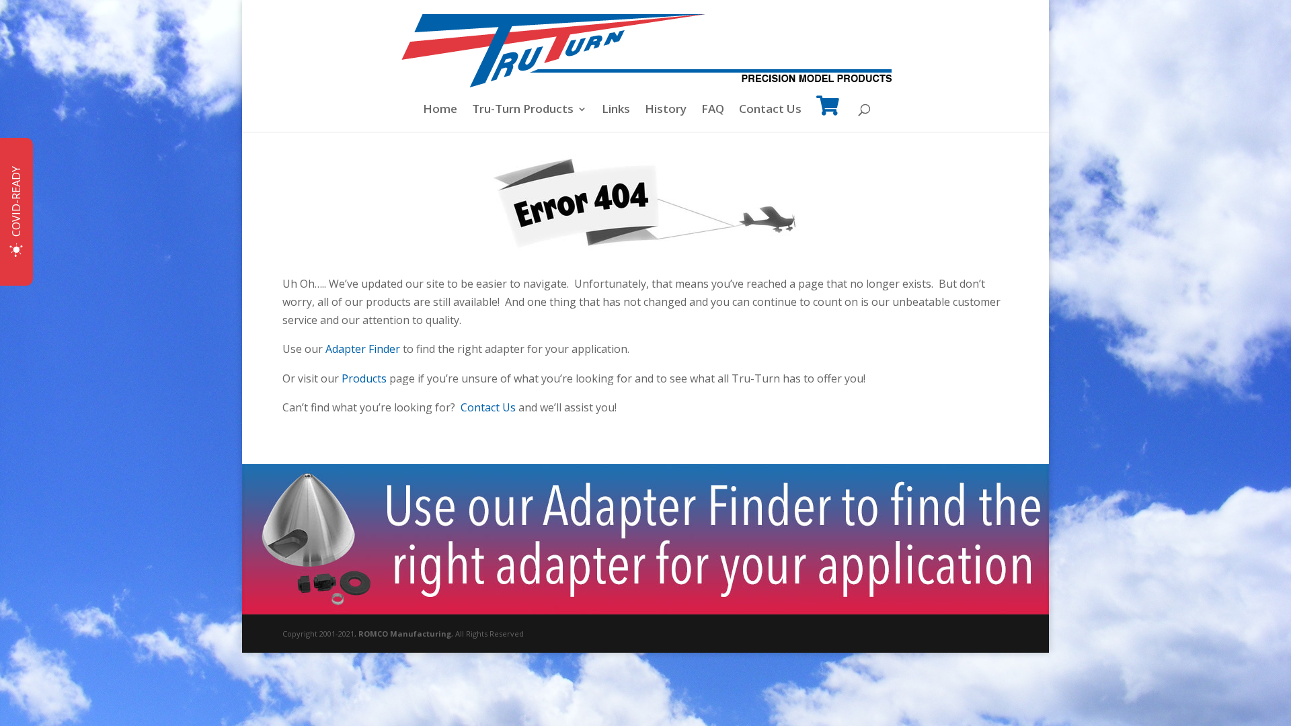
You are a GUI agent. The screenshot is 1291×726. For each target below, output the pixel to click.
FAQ (712, 110)
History (666, 110)
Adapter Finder (362, 348)
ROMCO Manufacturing (404, 634)
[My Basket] (827, 114)
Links (616, 110)
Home (440, 110)
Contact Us (770, 110)
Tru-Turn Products (523, 110)
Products (364, 378)
